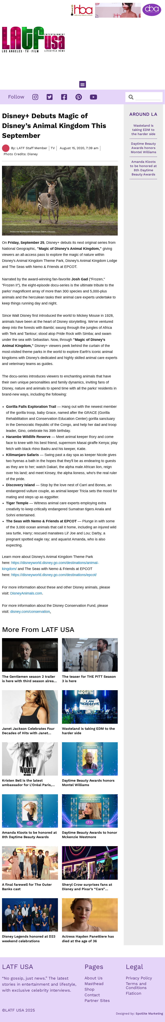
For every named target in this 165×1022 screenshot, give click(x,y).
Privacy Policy (139, 978)
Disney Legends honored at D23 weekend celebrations (28, 938)
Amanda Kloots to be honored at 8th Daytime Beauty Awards (29, 834)
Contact (92, 994)
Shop (90, 989)
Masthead (94, 983)
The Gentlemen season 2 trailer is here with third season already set (30, 678)
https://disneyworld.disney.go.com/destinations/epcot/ (54, 575)
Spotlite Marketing (149, 1013)
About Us (94, 978)
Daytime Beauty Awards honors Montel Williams (88, 782)
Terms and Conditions (136, 985)
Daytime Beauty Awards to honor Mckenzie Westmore (89, 834)
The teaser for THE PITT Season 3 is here (89, 678)
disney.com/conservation (30, 612)
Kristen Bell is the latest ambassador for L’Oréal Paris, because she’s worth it (27, 782)
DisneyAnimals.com (26, 593)
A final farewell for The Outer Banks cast (27, 887)
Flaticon (133, 993)
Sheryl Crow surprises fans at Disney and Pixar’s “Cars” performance (87, 887)
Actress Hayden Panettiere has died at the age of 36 (88, 938)
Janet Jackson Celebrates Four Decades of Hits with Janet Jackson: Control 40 (28, 731)
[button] (82, 84)
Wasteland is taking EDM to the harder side (88, 731)
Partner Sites (97, 1000)
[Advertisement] (117, 47)
